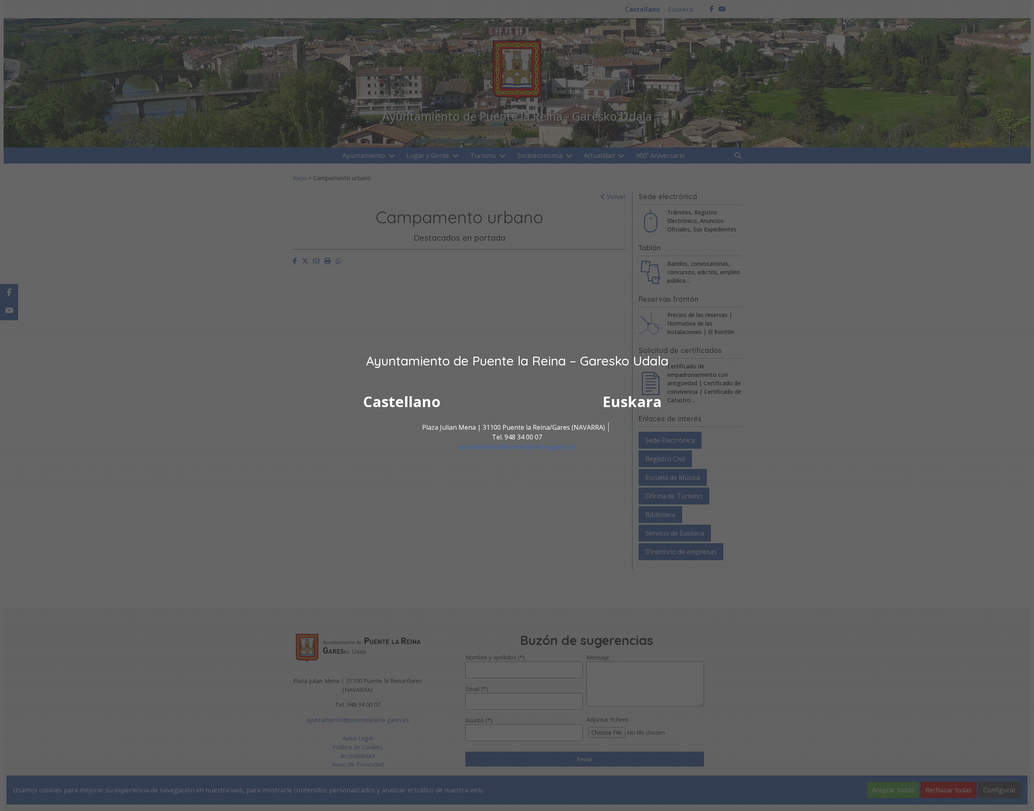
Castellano (402, 402)
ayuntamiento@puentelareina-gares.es (517, 446)
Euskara (632, 402)
